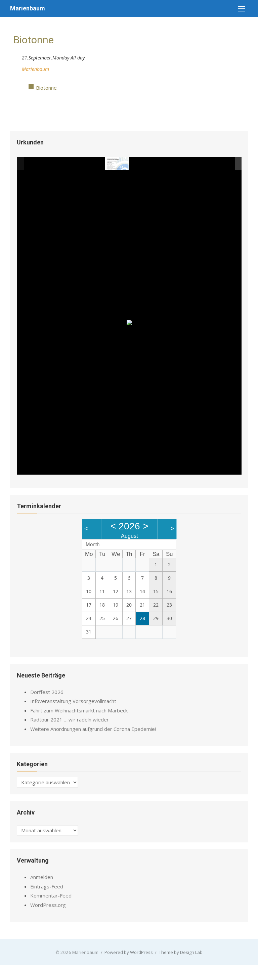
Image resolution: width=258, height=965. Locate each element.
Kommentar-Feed (51, 895)
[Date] (16, 56)
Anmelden (41, 877)
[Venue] (16, 67)
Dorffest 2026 (46, 692)
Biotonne (46, 87)
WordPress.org (48, 905)
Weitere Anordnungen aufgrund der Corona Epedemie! (93, 729)
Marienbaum (27, 8)
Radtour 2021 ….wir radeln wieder (69, 719)
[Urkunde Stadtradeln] (117, 163)
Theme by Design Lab (181, 952)
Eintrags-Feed (46, 886)
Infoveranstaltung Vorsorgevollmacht (73, 701)
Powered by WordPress (128, 952)
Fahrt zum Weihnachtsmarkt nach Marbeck (79, 710)
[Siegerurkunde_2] (142, 163)
